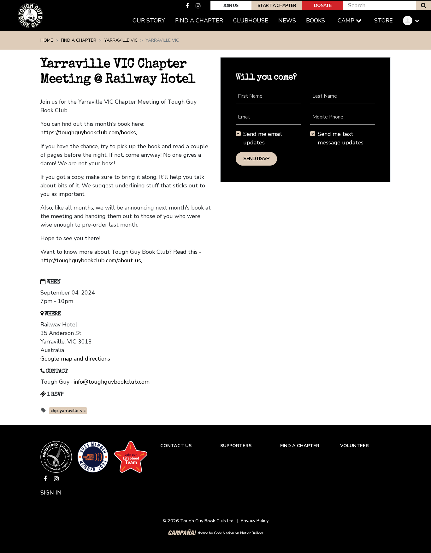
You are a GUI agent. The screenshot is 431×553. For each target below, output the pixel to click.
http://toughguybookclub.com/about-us (90, 260)
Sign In (51, 492)
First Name (250, 96)
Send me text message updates (340, 138)
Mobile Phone (327, 116)
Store (383, 20)
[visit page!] (187, 6)
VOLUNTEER (354, 445)
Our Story (149, 20)
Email (244, 116)
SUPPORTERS (235, 445)
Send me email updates (262, 138)
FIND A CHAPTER (299, 445)
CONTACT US (176, 445)
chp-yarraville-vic (68, 411)
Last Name (324, 96)
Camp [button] (347, 20)
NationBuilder (251, 533)
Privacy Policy (255, 520)
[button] (413, 20)
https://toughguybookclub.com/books (88, 132)
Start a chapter (276, 6)
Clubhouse (250, 20)
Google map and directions (75, 358)
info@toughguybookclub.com (112, 382)
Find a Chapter (201, 20)
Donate (322, 6)
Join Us (230, 6)
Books (315, 20)
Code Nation (224, 533)
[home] (30, 15)
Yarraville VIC (121, 40)
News (287, 20)
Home (46, 40)
